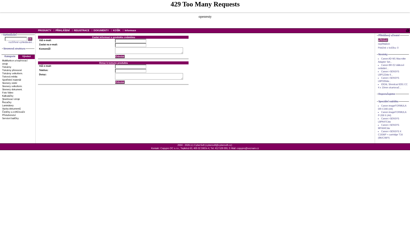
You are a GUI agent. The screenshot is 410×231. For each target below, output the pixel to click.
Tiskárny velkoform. (12, 73)
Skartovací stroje (11, 99)
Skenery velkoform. (12, 86)
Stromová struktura (14, 48)
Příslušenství (9, 115)
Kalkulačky (7, 96)
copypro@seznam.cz (248, 148)
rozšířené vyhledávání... (21, 42)
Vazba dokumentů (11, 108)
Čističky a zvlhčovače (13, 112)
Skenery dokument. (12, 89)
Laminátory (8, 105)
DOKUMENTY (101, 30)
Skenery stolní (9, 83)
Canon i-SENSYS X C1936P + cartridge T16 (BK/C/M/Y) (390, 134)
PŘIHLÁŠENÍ (63, 30)
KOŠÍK (116, 30)
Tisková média (9, 76)
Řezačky (7, 102)
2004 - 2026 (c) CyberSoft (191, 145)
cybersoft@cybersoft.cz (218, 145)
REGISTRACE (81, 30)
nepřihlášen (384, 44)
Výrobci (26, 56)
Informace (130, 30)
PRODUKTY (44, 30)
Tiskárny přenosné (12, 70)
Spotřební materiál (11, 79)
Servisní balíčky (10, 118)
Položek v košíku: (388, 47)
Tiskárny (6, 67)
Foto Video (7, 92)
